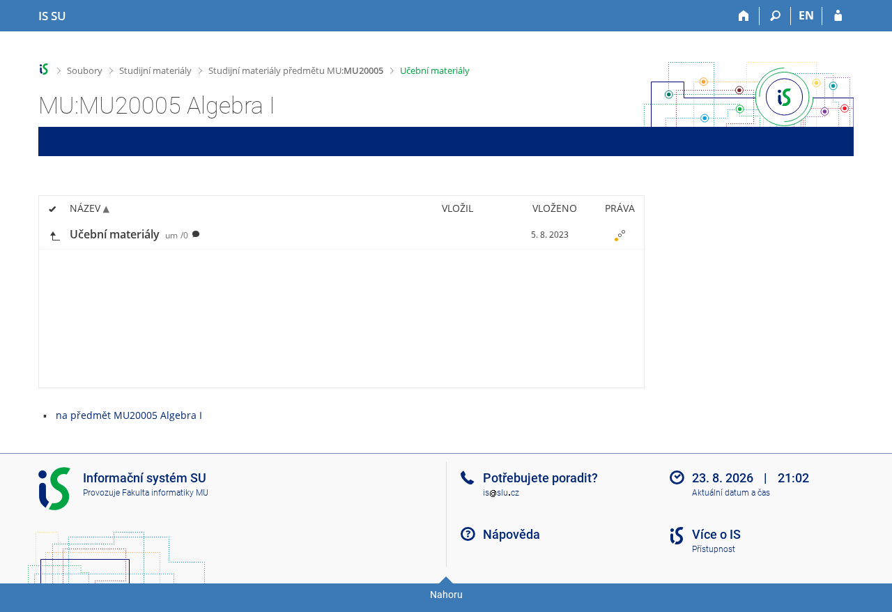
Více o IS (716, 534)
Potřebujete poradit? (540, 478)
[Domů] (744, 16)
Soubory (84, 70)
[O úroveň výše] (54, 234)
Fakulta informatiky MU (165, 493)
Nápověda (511, 534)
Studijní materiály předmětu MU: (295, 70)
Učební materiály (435, 70)
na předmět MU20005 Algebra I (129, 415)
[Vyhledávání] (775, 16)
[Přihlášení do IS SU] (838, 16)
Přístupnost (713, 549)
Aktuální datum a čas (731, 493)
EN (806, 15)
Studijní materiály (155, 70)
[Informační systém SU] (44, 69)
